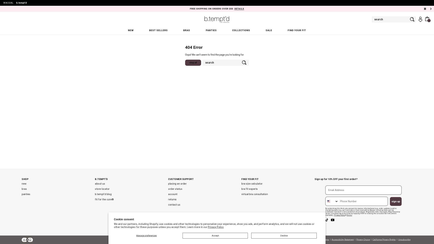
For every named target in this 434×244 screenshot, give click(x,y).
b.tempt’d (21, 3)
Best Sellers (158, 30)
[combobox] (391, 19)
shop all (193, 62)
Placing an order (177, 183)
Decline (284, 235)
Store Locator (102, 189)
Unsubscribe (404, 239)
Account (172, 194)
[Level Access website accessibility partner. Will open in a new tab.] (27, 240)
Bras (186, 30)
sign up (396, 201)
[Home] (217, 19)
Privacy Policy (216, 227)
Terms (326, 239)
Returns (172, 199)
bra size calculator (252, 183)
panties (26, 194)
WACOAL (8, 3)
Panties (211, 30)
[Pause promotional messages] (425, 8)
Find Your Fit (297, 30)
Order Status (175, 189)
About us (100, 183)
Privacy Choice (363, 239)
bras (24, 189)
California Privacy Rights (384, 239)
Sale (269, 30)
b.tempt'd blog (103, 194)
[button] (428, 19)
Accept (215, 235)
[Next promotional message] (431, 9)
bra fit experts (249, 189)
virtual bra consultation (254, 194)
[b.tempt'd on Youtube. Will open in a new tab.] (333, 221)
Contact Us (174, 204)
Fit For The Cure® (104, 199)
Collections (241, 30)
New (131, 30)
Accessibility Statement (343, 239)
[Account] (420, 19)
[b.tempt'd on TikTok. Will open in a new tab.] (327, 221)
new (24, 183)
